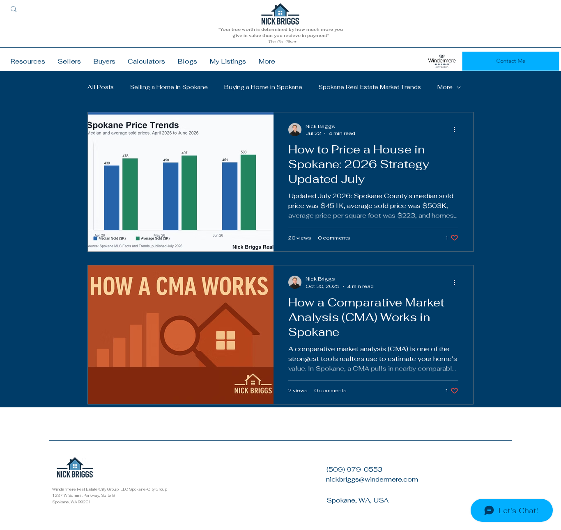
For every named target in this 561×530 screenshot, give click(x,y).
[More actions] (457, 130)
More (445, 87)
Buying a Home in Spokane (263, 87)
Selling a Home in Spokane (169, 87)
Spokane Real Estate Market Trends (370, 87)
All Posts (100, 87)
